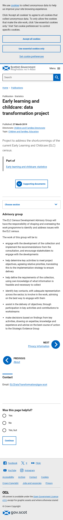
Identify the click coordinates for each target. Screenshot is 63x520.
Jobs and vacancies (32, 483)
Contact (33, 477)
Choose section (12, 204)
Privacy (49, 483)
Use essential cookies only (31, 48)
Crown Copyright (10, 483)
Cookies (45, 477)
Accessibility (8, 477)
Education (34, 131)
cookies (15, 5)
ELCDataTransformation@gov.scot (28, 384)
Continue (9, 440)
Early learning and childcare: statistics (26, 166)
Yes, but (13, 430)
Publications (17, 88)
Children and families (18, 131)
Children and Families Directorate (29, 128)
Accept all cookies (31, 39)
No (10, 422)
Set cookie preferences (31, 56)
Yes (10, 415)
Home (5, 88)
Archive (21, 477)
